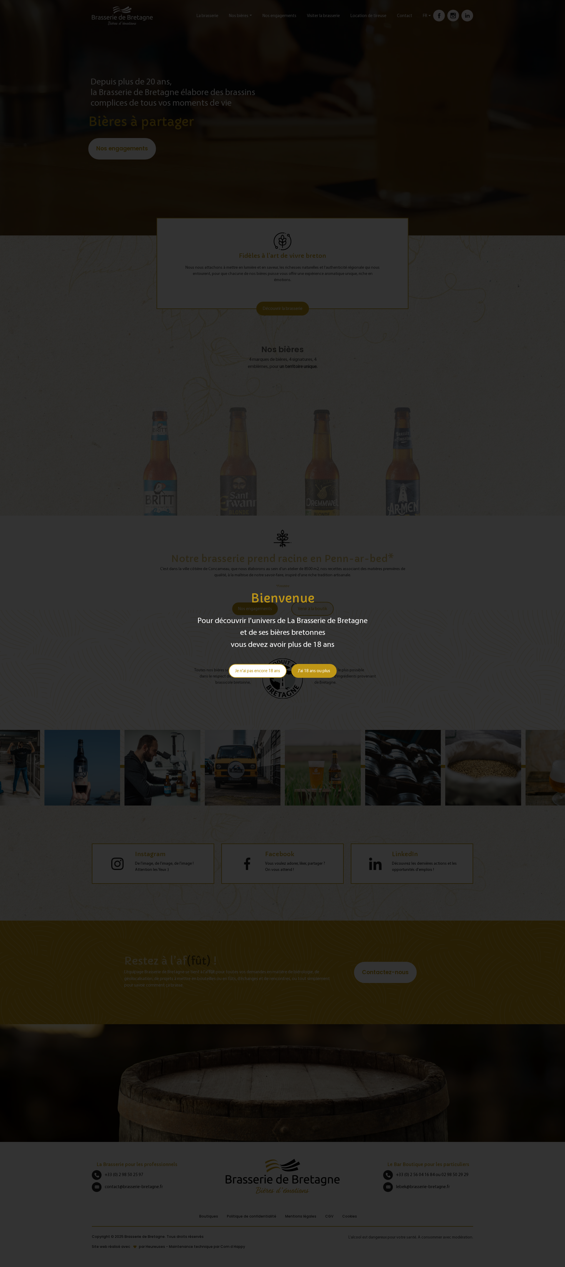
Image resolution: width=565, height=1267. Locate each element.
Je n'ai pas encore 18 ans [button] (257, 670)
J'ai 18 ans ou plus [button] (314, 670)
